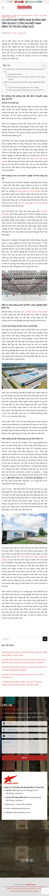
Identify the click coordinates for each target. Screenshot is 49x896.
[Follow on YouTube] (12, 2)
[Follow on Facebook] (7, 2)
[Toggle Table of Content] (42, 66)
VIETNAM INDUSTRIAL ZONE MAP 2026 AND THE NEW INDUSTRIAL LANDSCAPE (24, 654)
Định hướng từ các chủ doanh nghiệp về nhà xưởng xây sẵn (26, 78)
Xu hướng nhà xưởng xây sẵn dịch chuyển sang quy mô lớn (24, 70)
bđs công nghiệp (11, 886)
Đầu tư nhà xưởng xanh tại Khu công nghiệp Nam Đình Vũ (25, 83)
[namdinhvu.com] (24, 7)
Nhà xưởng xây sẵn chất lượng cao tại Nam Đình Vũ (26, 90)
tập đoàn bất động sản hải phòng (34, 888)
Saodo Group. (31, 884)
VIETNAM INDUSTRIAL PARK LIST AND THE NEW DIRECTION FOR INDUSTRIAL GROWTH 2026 (21, 683)
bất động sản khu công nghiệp (27, 191)
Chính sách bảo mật (17, 891)
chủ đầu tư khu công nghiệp (36, 311)
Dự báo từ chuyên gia (15, 74)
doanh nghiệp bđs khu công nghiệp (18, 888)
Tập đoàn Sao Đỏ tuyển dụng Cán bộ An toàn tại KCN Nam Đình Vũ (23, 676)
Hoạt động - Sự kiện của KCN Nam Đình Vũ (17, 15)
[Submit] (45, 639)
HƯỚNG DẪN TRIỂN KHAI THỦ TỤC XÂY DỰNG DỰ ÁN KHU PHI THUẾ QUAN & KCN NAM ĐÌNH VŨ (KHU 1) (24, 661)
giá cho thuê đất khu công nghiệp (33, 203)
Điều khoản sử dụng (32, 891)
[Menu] (3, 7)
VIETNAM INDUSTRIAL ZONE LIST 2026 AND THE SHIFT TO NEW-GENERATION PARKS (24, 668)
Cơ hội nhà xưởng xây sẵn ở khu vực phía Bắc (23, 87)
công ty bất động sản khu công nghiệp (24, 886)
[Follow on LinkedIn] (9, 2)
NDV (24, 33)
